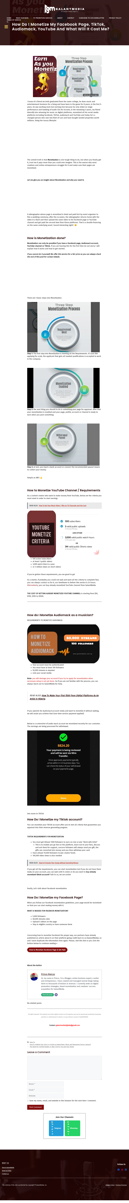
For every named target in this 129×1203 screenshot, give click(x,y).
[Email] (56, 994)
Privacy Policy (115, 18)
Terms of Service (121, 1185)
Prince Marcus (48, 974)
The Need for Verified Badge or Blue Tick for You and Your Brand (52, 1047)
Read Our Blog (22, 18)
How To (32, 1042)
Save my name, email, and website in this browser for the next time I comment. (62, 1101)
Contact (70, 18)
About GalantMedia (8, 1167)
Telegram (57, 1128)
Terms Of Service (14, 20)
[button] (7, 22)
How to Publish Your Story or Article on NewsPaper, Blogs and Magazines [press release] (60, 1044)
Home (9, 18)
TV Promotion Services (42, 18)
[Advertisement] (64, 139)
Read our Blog (6, 1171)
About (59, 18)
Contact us (5, 1174)
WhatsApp (74, 1128)
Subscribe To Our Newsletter (91, 18)
